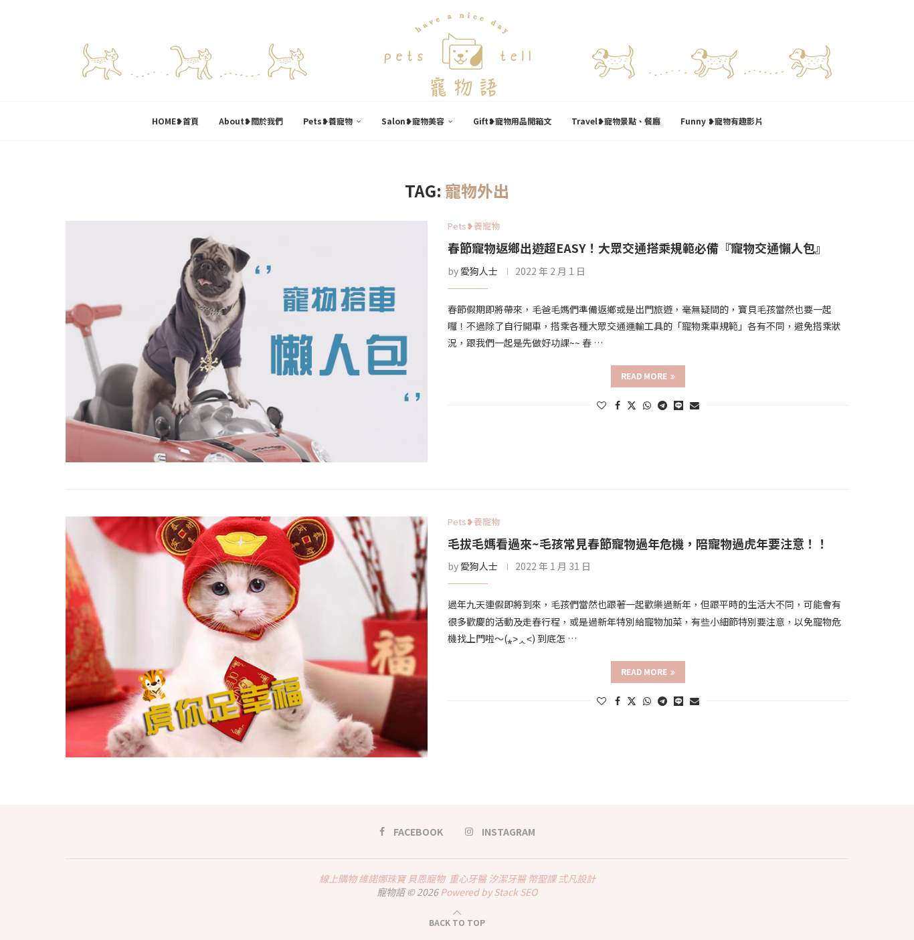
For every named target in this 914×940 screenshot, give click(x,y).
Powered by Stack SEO (488, 892)
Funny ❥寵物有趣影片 (721, 120)
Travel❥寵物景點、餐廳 (615, 120)
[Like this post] (601, 404)
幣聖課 (542, 878)
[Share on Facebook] (617, 404)
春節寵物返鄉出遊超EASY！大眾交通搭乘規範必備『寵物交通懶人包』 (637, 247)
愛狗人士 (479, 271)
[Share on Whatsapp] (647, 404)
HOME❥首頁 (175, 120)
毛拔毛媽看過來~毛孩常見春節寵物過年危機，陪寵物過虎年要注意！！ (638, 543)
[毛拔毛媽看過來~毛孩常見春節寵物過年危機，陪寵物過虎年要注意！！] (247, 637)
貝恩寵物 (426, 878)
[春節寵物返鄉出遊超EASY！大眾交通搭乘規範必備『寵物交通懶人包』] (247, 341)
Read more (644, 375)
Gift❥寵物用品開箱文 (512, 120)
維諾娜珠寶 (382, 878)
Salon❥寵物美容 (412, 120)
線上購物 (338, 878)
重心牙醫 (467, 878)
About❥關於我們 (251, 120)
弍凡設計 (577, 878)
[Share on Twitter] (631, 404)
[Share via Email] (694, 404)
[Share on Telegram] (662, 404)
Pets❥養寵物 (328, 120)
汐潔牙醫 (507, 878)
